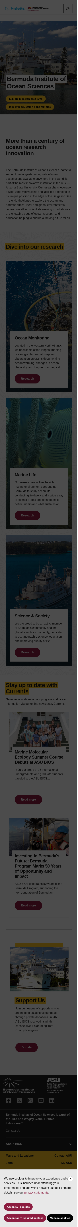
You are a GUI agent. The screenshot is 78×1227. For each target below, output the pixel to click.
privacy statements (36, 1192)
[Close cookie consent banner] (70, 1178)
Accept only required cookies (25, 1217)
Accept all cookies (18, 1206)
